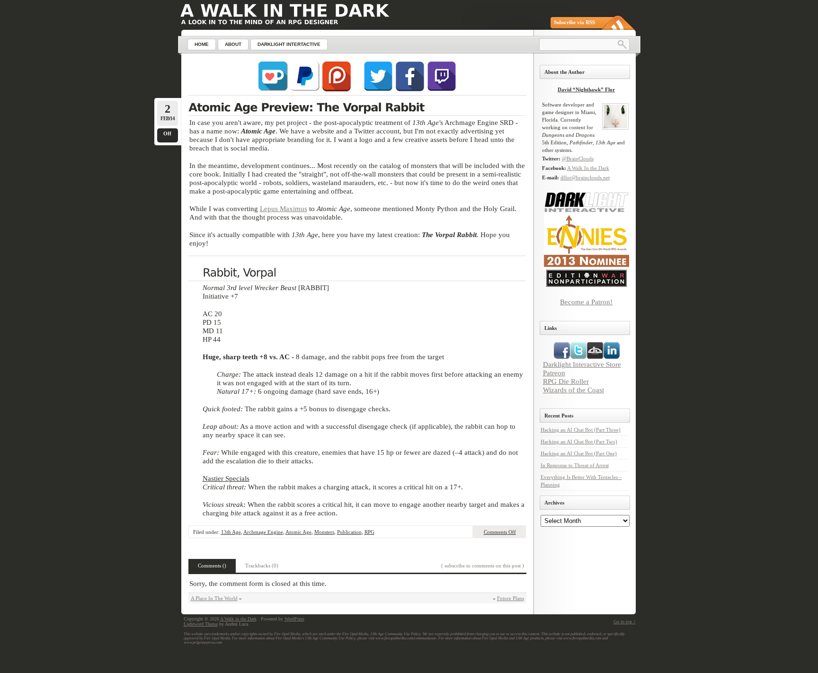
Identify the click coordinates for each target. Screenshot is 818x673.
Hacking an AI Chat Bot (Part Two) (579, 441)
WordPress (294, 618)
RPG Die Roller (566, 381)
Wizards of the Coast (573, 390)
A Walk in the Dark (238, 618)
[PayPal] (305, 89)
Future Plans (510, 598)
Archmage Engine (263, 532)
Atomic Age (298, 532)
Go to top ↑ (625, 621)
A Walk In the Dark (588, 168)
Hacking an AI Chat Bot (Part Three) (581, 430)
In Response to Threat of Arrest (575, 465)
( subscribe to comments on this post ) (482, 565)
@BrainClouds (578, 158)
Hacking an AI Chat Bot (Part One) (579, 453)
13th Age (231, 532)
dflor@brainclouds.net (585, 177)
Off (167, 133)
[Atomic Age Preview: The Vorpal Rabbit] (357, 108)
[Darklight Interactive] (586, 210)
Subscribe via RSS (574, 22)
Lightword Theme (201, 624)
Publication (349, 532)
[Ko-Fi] (273, 89)
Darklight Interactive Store (582, 364)
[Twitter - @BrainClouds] (378, 89)
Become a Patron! (586, 302)
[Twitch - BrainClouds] (442, 89)
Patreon (554, 373)
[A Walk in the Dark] (284, 10)
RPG (369, 532)
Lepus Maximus (283, 208)
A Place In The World (214, 598)
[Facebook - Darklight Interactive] (410, 89)
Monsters (324, 532)
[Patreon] (336, 89)
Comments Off (500, 532)
